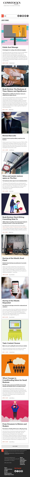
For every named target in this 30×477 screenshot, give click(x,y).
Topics (5, 467)
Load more (15, 446)
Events (5, 471)
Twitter (18, 16)
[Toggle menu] (5, 16)
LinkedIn (25, 16)
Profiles (6, 470)
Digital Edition (23, 460)
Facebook (21, 16)
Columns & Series (8, 469)
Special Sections (8, 473)
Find (28, 16)
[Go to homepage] (12, 3)
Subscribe (22, 458)
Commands (1, 476)
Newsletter (22, 461)
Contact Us (22, 464)
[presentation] (2, 16)
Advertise (22, 463)
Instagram (23, 16)
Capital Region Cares (9, 474)
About (21, 457)
